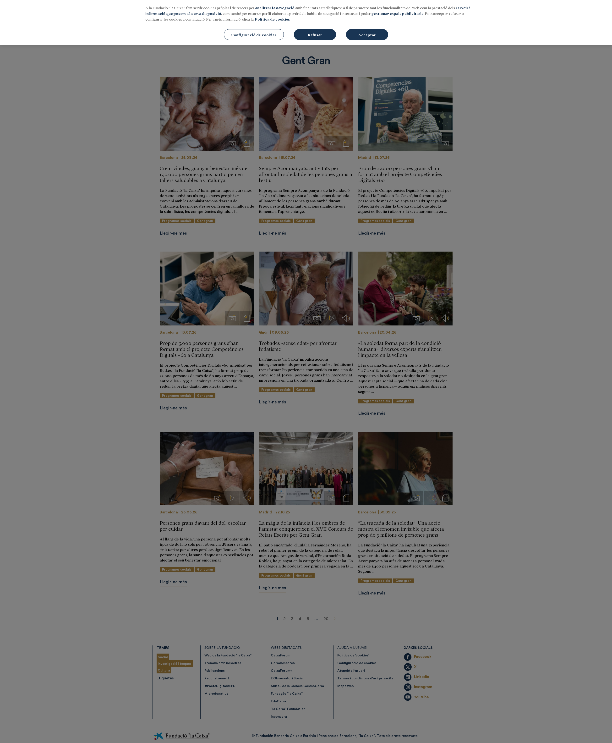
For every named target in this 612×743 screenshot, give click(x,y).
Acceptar (367, 34)
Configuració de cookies (254, 34)
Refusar (315, 34)
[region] (306, 22)
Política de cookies (272, 19)
